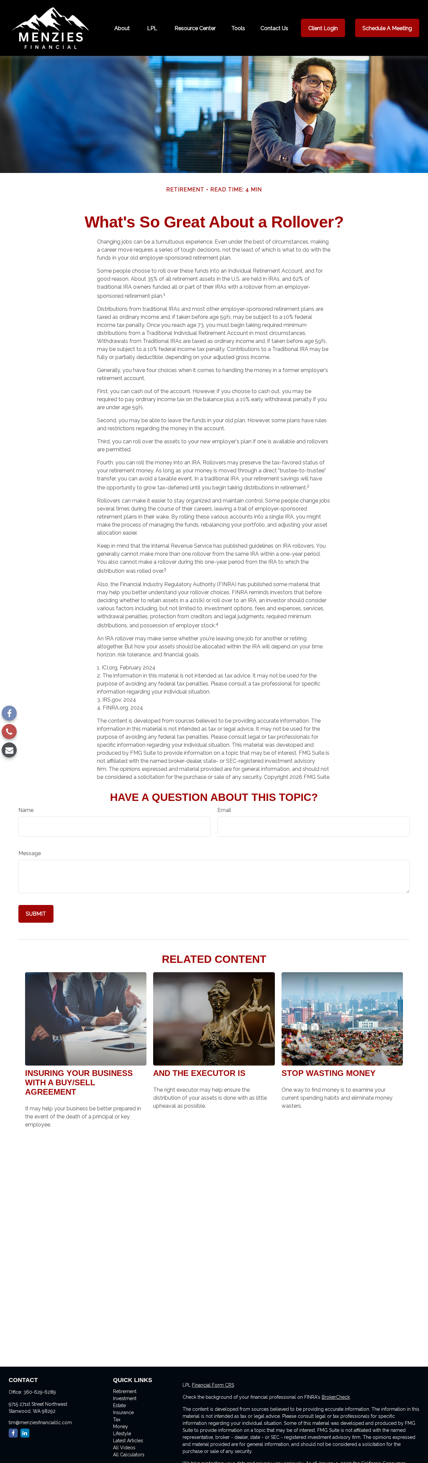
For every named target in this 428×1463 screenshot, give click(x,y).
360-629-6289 (39, 1392)
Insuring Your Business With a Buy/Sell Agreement (79, 1082)
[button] (122, 28)
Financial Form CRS (213, 1385)
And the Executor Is (199, 1073)
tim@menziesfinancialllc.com (40, 1422)
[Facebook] (9, 713)
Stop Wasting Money (329, 1073)
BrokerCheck (336, 1397)
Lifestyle (122, 1433)
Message (29, 853)
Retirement (124, 1391)
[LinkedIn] (24, 1433)
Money (120, 1426)
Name (25, 810)
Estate (119, 1405)
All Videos (124, 1447)
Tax (116, 1419)
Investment (124, 1398)
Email (224, 810)
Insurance (123, 1412)
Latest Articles (128, 1440)
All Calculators (128, 1454)
